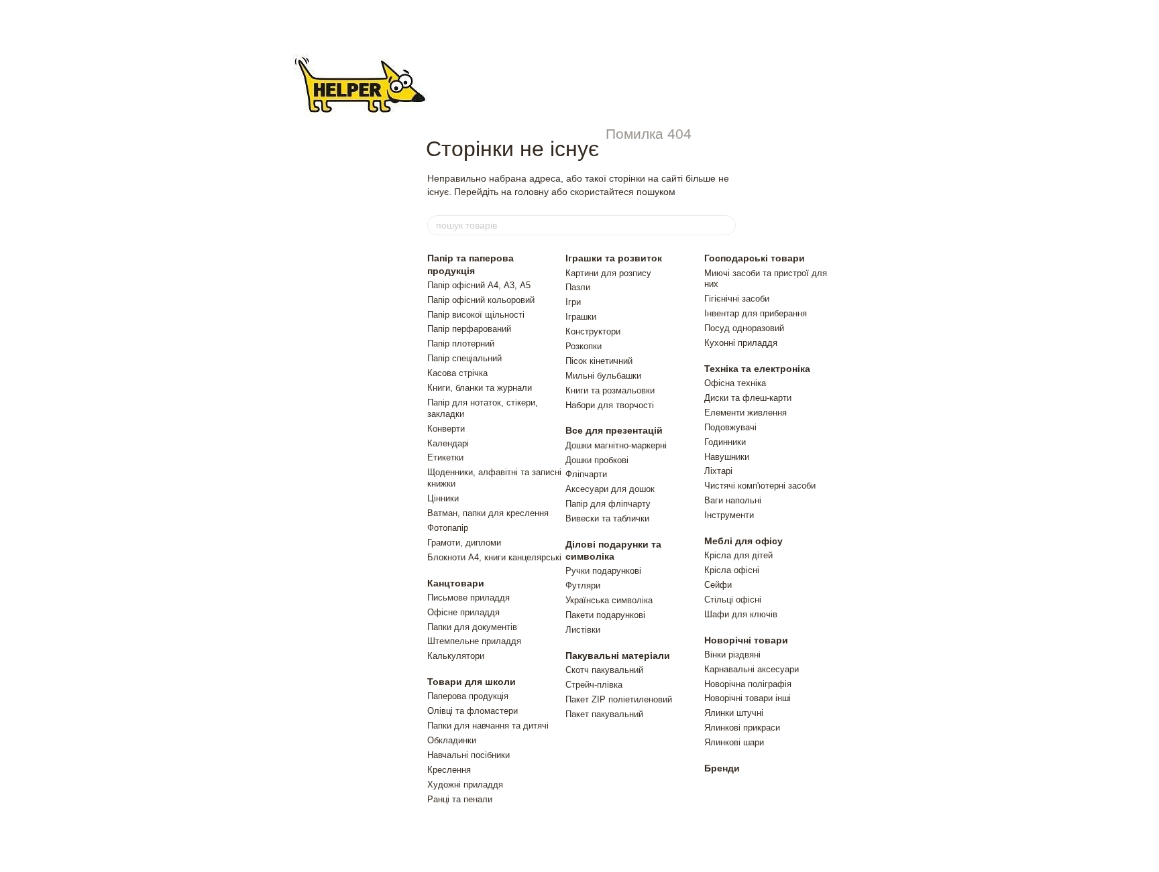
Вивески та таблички (607, 518)
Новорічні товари (746, 640)
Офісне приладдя (463, 612)
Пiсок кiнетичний (598, 361)
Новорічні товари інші (747, 698)
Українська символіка (609, 600)
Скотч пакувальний (604, 670)
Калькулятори (455, 656)
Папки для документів (472, 627)
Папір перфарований (469, 329)
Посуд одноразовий (744, 328)
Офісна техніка (735, 383)
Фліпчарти (586, 474)
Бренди (722, 768)
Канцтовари (455, 583)
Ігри (573, 302)
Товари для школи (471, 681)
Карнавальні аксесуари (751, 669)
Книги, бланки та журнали (479, 388)
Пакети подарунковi (605, 615)
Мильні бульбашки (603, 376)
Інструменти (729, 515)
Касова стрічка (457, 373)
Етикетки (445, 457)
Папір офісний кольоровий (481, 300)
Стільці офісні (732, 600)
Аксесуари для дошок (610, 489)
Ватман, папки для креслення (488, 513)
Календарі (448, 443)
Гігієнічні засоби (736, 299)
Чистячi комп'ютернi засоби (760, 486)
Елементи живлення (745, 413)
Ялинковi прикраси (742, 728)
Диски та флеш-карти (747, 398)
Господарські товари (754, 258)
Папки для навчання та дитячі (488, 726)
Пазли (577, 287)
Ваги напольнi (732, 500)
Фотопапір (447, 528)
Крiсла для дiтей (738, 555)
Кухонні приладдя (740, 343)
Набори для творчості (609, 405)
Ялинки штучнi (733, 713)
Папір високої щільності (476, 315)
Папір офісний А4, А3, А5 (479, 285)
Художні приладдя (465, 785)
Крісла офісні (731, 570)
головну (531, 191)
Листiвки (582, 630)
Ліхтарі (718, 471)
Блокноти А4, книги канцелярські (494, 557)
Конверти (446, 429)
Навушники (726, 457)
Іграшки (580, 317)
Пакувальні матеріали (617, 655)
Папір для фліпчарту (608, 504)
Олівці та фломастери (472, 711)
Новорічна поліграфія (747, 684)
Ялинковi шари (734, 742)
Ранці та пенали (459, 799)
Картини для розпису (608, 273)
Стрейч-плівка (593, 685)
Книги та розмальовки (610, 390)
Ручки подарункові (603, 571)
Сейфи (718, 585)
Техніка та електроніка (757, 368)
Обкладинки (451, 740)
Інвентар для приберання (755, 313)
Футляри (582, 585)
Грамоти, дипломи (464, 543)
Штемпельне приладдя (474, 641)
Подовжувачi (730, 427)
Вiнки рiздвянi (732, 654)
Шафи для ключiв (740, 614)
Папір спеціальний (464, 358)
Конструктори (592, 331)
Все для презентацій (614, 430)
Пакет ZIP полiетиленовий (618, 699)
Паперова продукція (467, 696)
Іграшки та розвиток (613, 258)
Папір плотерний (460, 343)
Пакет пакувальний (604, 714)
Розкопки (583, 346)
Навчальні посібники (468, 755)
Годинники (725, 442)
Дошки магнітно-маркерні (616, 445)
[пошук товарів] (725, 225)
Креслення (449, 770)
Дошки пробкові (596, 460)
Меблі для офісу (743, 541)
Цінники (443, 498)
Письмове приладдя (468, 598)
